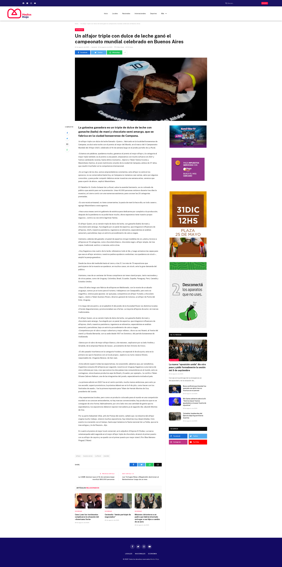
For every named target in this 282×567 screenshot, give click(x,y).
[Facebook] (23, 3)
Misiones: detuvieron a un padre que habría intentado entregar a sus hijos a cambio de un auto (147, 518)
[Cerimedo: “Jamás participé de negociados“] (118, 501)
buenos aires (88, 456)
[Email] (67, 144)
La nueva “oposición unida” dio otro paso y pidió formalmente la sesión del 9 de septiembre (187, 367)
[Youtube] (35, 3)
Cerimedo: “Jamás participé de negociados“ (118, 516)
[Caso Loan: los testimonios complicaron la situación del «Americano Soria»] (88, 501)
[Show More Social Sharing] (125, 52)
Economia (152, 554)
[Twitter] (67, 138)
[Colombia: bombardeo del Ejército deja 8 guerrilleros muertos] (175, 416)
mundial (106, 456)
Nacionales (126, 13)
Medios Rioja (154, 559)
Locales (115, 13)
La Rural (98, 456)
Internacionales (140, 13)
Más (162, 13)
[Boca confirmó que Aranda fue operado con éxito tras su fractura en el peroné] (175, 389)
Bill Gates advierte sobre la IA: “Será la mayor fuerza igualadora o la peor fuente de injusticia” (194, 402)
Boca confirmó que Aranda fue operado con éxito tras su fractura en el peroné (194, 388)
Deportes (153, 13)
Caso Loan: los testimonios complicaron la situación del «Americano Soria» (87, 517)
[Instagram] (31, 3)
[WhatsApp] (67, 150)
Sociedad (79, 30)
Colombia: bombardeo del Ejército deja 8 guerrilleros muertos (193, 416)
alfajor (78, 456)
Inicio (106, 13)
